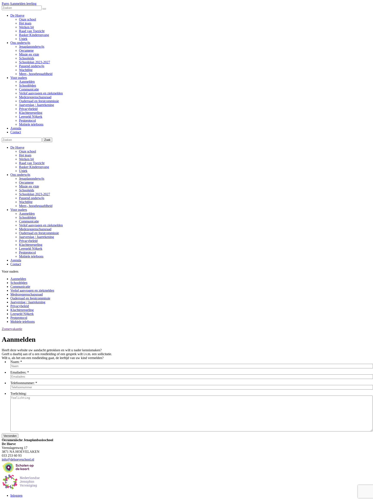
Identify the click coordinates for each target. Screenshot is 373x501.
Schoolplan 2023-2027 (34, 194)
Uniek (23, 171)
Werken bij (26, 159)
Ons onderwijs (20, 175)
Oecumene (26, 182)
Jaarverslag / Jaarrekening (36, 237)
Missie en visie (29, 186)
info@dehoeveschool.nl (18, 459)
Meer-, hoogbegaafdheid (35, 206)
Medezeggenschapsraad (35, 229)
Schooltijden (27, 217)
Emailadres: (18, 372)
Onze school (27, 151)
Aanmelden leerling (23, 3)
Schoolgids (26, 190)
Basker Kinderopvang (34, 167)
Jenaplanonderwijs (31, 178)
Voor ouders (18, 210)
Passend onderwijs (31, 198)
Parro (5, 3)
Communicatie (29, 221)
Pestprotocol (27, 252)
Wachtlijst (25, 202)
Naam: (14, 362)
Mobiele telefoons (31, 256)
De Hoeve (17, 147)
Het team (25, 155)
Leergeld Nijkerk (30, 248)
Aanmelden (27, 213)
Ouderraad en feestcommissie (39, 233)
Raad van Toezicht (31, 163)
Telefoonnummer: (22, 383)
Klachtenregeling (30, 245)
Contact (15, 264)
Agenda (15, 260)
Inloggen (16, 495)
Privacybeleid (28, 241)
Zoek (47, 140)
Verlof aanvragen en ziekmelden (41, 225)
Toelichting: (18, 393)
